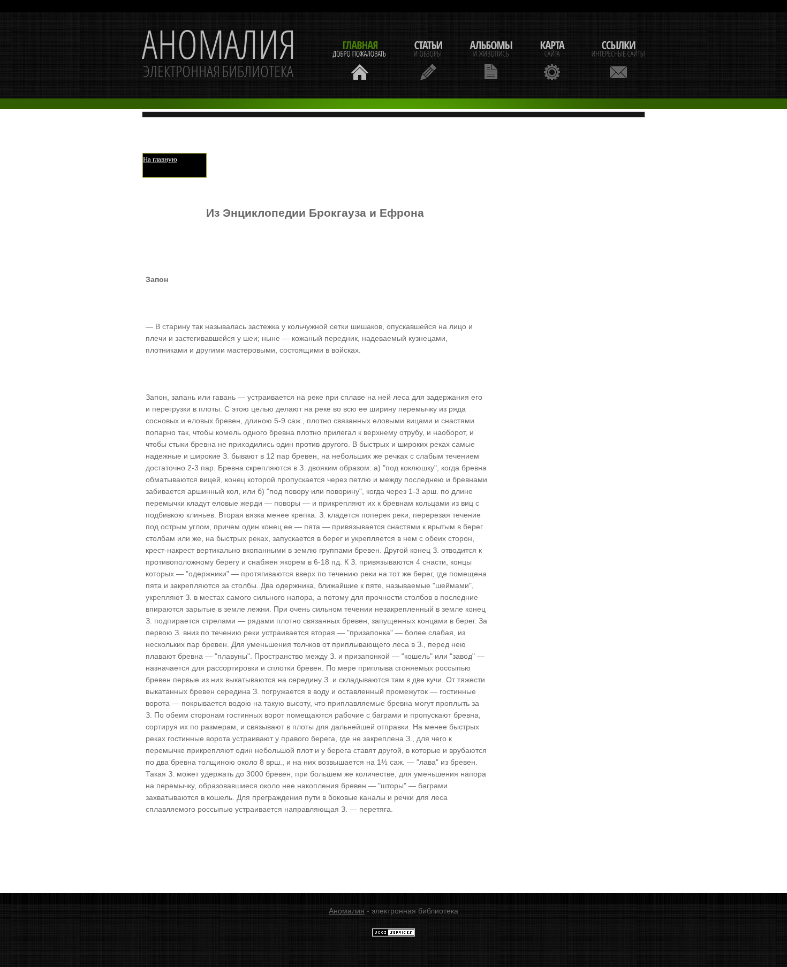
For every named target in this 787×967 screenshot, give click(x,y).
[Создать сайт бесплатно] (393, 934)
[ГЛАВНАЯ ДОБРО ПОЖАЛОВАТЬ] (360, 59)
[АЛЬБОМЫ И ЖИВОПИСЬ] (491, 59)
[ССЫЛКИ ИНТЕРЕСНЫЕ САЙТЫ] (618, 59)
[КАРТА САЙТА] (552, 59)
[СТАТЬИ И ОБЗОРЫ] (428, 59)
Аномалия (347, 911)
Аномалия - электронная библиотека (219, 55)
